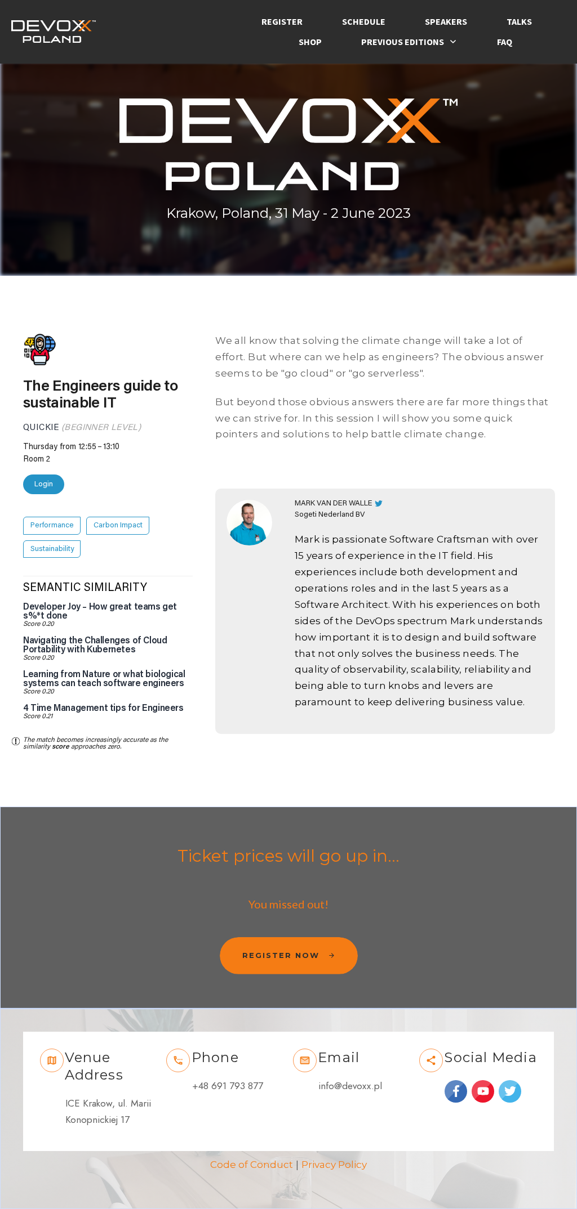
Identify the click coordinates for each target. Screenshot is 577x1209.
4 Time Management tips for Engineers (103, 708)
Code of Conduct (251, 1164)
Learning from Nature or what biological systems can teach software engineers (104, 678)
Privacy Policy (334, 1164)
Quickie (41, 427)
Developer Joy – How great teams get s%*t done (100, 611)
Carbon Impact (118, 525)
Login (43, 484)
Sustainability (52, 549)
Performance (52, 525)
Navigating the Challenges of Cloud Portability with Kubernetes (95, 645)
